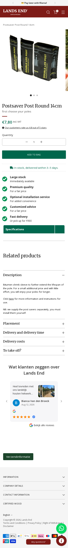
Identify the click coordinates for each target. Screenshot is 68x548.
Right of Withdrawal (52, 523)
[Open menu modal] (63, 12)
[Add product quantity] (41, 141)
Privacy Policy (34, 523)
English (6, 514)
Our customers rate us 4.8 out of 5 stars (26, 127)
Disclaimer (8, 526)
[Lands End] (15, 12)
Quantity (7, 135)
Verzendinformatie (18, 456)
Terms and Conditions (14, 523)
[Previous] (13, 3)
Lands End (27, 519)
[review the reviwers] (14, 411)
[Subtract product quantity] (27, 141)
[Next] (55, 3)
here (11, 298)
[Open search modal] (48, 12)
